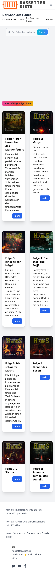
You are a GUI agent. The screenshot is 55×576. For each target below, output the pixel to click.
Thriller (16, 525)
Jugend (10, 513)
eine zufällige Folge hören (18, 103)
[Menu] (51, 5)
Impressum (19, 533)
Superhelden (21, 513)
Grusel (35, 521)
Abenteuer (31, 510)
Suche (42, 32)
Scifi (28, 521)
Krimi (9, 525)
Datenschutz (34, 533)
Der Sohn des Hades (32, 19)
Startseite (7, 19)
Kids (40, 510)
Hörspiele (19, 19)
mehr (17, 215)
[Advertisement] (27, 66)
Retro (42, 521)
